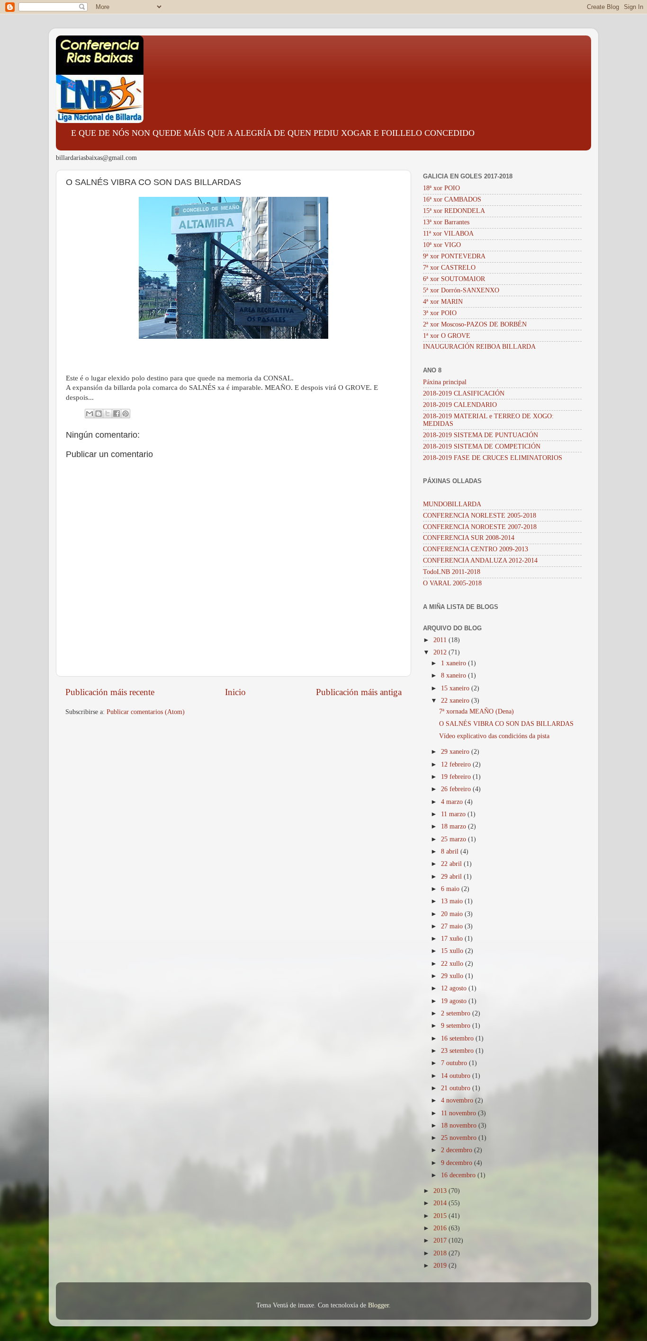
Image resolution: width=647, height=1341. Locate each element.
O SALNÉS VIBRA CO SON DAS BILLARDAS (506, 723)
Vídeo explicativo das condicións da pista (494, 736)
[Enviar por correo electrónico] (89, 413)
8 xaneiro (454, 675)
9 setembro (456, 1025)
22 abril (452, 863)
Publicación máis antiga (359, 692)
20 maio (453, 914)
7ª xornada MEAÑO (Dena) (476, 711)
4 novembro (458, 1100)
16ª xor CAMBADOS (452, 199)
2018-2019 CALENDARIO (460, 404)
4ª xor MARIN (443, 301)
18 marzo (454, 826)
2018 (441, 1253)
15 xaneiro (456, 688)
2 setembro (456, 1013)
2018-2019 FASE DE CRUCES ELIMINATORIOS (492, 457)
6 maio (451, 888)
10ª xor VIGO (442, 244)
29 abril (452, 876)
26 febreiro (457, 789)
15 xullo (453, 950)
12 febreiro (457, 764)
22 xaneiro (456, 700)
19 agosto (454, 1001)
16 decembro (459, 1175)
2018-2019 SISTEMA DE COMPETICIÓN (481, 446)
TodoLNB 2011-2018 (451, 571)
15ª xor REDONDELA (454, 210)
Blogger (378, 1305)
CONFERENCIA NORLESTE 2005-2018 (479, 515)
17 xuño (453, 938)
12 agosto (454, 988)
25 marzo (454, 839)
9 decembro (457, 1162)
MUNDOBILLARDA (452, 504)
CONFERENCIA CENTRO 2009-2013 (475, 549)
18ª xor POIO (441, 188)
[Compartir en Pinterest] (125, 413)
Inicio (235, 692)
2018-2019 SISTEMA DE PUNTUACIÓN (480, 435)
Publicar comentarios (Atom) (146, 711)
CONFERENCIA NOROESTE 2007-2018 (480, 526)
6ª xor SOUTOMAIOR (454, 278)
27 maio (453, 926)
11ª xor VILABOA (448, 233)
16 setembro (458, 1038)
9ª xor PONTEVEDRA (454, 256)
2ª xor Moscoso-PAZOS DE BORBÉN (475, 324)
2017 (441, 1240)
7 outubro (455, 1063)
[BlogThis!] (98, 413)
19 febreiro (457, 776)
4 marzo (453, 801)
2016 (441, 1228)
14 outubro (456, 1075)
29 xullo (453, 975)
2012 (441, 652)
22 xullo (453, 963)
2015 (441, 1215)
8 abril (450, 851)
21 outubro (456, 1088)
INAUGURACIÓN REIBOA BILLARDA (479, 346)
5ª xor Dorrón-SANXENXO (461, 290)
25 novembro (459, 1137)
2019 (441, 1265)
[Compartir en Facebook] (116, 413)
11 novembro (459, 1113)
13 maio (453, 901)
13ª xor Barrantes (446, 222)
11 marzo (454, 814)
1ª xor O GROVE (446, 335)
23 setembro (458, 1050)
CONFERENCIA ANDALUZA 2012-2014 (480, 560)
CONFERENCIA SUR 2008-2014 (468, 537)
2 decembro (457, 1150)
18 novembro (459, 1125)
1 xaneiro (454, 663)
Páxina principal (445, 382)
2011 (441, 640)
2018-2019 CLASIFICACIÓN (463, 393)
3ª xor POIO (440, 313)
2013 (441, 1190)
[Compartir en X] (107, 413)
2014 (441, 1203)
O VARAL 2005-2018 (452, 583)
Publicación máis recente (109, 692)
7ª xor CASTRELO (449, 267)
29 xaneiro (456, 751)
